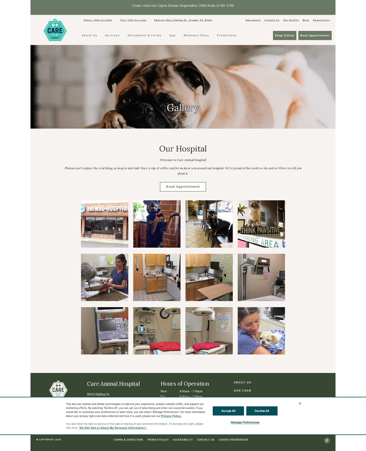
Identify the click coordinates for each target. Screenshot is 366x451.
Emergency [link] (253, 20)
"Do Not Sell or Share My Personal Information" (112, 427)
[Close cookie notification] (300, 403)
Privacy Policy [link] (158, 439)
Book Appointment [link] (315, 35)
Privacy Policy (171, 415)
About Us (89, 35)
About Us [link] (242, 382)
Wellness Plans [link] (196, 35)
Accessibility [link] (183, 439)
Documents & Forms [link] (145, 35)
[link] (55, 30)
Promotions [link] (227, 35)
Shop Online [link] (284, 35)
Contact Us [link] (271, 20)
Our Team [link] (242, 390)
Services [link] (112, 35)
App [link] (172, 35)
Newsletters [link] (321, 20)
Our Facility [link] (291, 20)
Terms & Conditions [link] (128, 439)
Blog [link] (306, 20)
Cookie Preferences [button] (233, 439)
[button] (104, 224)
